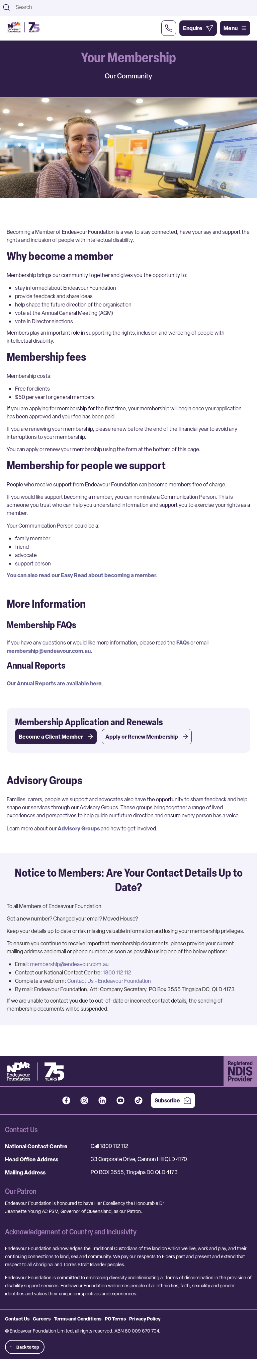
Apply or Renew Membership (141, 736)
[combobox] (134, 7)
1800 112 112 (117, 972)
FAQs (182, 642)
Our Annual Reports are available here (54, 683)
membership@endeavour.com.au (49, 651)
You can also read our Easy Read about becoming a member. (82, 575)
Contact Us (17, 1318)
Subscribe (167, 1100)
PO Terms (115, 1318)
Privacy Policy (145, 1318)
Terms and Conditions (77, 1318)
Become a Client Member (51, 736)
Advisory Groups (79, 828)
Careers (42, 1318)
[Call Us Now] (168, 28)
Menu (231, 28)
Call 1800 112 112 (109, 1146)
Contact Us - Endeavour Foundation (109, 980)
